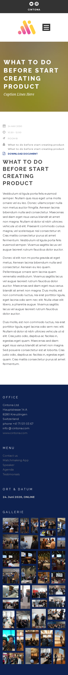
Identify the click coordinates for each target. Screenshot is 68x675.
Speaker (8, 465)
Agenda (8, 469)
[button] (10, 525)
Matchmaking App (16, 460)
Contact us (10, 455)
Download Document (23, 153)
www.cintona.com (15, 433)
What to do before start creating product (36, 144)
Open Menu (46, 27)
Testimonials (11, 474)
